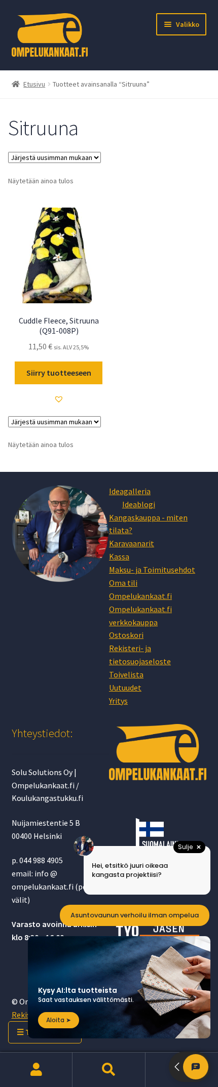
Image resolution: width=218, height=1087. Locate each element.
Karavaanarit (131, 543)
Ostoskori (126, 635)
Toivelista (126, 674)
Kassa (119, 556)
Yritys (118, 701)
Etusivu (34, 84)
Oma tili (123, 583)
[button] (58, 399)
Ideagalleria (130, 491)
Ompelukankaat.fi (140, 596)
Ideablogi (138, 504)
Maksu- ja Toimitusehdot (152, 570)
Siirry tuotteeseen (58, 373)
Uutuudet (125, 687)
